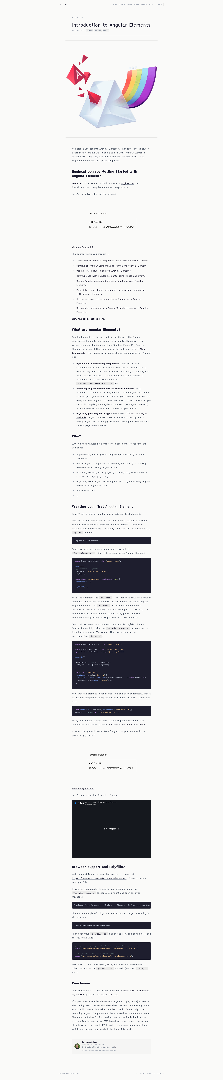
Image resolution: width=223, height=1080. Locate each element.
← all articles (77, 17)
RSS (137, 1073)
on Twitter (111, 994)
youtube (113, 1050)
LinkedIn (160, 1073)
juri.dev (63, 4)
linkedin (105, 1050)
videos (122, 4)
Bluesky (149, 1073)
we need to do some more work (126, 724)
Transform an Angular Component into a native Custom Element (112, 260)
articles (113, 4)
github (91, 1050)
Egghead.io (127, 183)
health (144, 4)
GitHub (142, 1073)
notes (136, 4)
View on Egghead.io (83, 247)
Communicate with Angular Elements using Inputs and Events (111, 275)
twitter (85, 1050)
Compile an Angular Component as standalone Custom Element (111, 265)
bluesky (98, 1050)
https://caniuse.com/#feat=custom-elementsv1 (99, 878)
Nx (115, 1047)
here (101, 318)
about (151, 4)
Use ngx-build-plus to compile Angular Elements (103, 270)
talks (129, 4)
